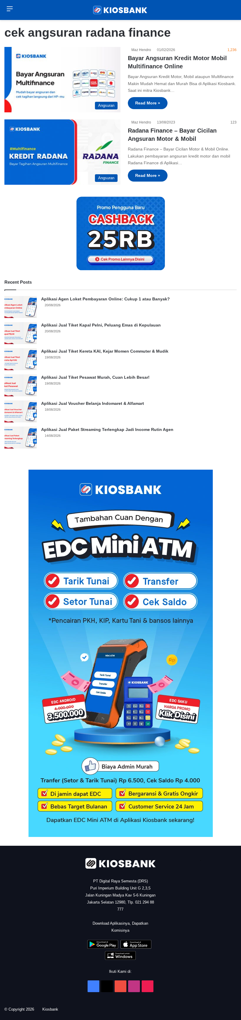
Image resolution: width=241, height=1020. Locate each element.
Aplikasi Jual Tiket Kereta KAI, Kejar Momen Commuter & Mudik (104, 351)
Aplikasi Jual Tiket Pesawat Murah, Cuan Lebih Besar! (95, 377)
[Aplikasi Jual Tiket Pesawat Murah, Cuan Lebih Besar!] (20, 385)
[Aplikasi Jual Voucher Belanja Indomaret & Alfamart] (20, 411)
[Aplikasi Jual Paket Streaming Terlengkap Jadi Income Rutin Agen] (20, 438)
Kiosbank (52, 1009)
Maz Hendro (142, 50)
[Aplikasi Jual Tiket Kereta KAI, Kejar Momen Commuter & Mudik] (20, 359)
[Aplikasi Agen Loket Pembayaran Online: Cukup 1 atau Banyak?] (20, 307)
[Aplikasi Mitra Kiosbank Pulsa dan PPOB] (102, 947)
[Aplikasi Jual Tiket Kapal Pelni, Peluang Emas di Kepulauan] (20, 333)
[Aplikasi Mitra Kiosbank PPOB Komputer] (120, 958)
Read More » (147, 103)
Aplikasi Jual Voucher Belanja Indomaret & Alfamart (92, 403)
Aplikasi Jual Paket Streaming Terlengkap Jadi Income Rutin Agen (107, 429)
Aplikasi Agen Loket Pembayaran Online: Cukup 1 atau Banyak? (105, 299)
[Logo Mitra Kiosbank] (120, 10)
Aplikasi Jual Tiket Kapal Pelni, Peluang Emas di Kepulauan (101, 325)
